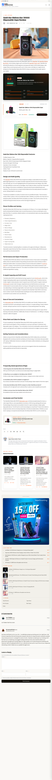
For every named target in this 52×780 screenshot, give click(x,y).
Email (27, 671)
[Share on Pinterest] (14, 431)
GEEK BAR (24, 417)
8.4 (48, 555)
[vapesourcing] (26, 521)
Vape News (29, 600)
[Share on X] (4, 431)
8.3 (48, 558)
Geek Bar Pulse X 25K (34, 63)
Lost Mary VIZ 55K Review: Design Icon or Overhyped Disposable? (9, 470)
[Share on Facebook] (7, 431)
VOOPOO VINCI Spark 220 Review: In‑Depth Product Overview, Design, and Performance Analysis (41, 470)
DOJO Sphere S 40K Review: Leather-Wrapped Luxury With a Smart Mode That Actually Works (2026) (25, 556)
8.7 (48, 550)
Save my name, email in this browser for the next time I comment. (17, 677)
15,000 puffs (6, 284)
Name (3, 671)
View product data (21, 422)
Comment (4, 656)
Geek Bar (35, 61)
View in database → (42, 114)
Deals (4, 606)
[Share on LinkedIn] (11, 431)
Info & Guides (5, 603)
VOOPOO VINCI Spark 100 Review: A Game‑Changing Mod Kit (21, 586)
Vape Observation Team (12, 23)
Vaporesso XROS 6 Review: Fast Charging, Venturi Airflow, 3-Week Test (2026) (22, 552)
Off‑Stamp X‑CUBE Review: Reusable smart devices (23, 1)
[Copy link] (23, 431)
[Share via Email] (20, 431)
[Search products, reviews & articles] (46, 5)
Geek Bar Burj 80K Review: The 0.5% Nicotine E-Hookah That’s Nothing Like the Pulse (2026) (25, 470)
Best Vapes (29, 603)
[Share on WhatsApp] (17, 431)
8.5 (48, 552)
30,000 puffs (38, 278)
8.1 (48, 562)
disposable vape (9, 302)
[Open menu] (49, 5)
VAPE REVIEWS (7, 466)
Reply (48, 617)
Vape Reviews (6, 600)
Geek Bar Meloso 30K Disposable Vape (31, 107)
